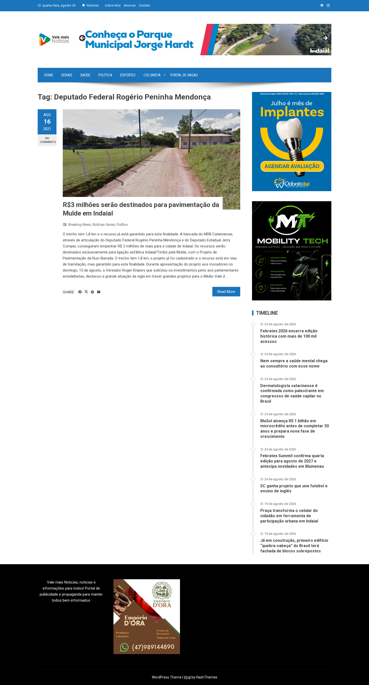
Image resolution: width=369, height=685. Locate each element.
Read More (226, 291)
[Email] (99, 292)
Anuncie (130, 5)
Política (105, 75)
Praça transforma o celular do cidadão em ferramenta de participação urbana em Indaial (289, 515)
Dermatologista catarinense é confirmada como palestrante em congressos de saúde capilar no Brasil (292, 393)
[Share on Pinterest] (92, 292)
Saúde (85, 75)
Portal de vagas (184, 75)
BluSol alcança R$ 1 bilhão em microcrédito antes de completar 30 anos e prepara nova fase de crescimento (294, 428)
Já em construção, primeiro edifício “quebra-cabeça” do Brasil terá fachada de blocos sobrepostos (294, 545)
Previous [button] (82, 38)
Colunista (152, 75)
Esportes (128, 75)
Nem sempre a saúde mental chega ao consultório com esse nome (294, 363)
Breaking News (79, 225)
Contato (144, 5)
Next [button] (325, 38)
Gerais (66, 75)
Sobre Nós (112, 5)
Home (48, 75)
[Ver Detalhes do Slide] (203, 40)
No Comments (48, 140)
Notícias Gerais (103, 225)
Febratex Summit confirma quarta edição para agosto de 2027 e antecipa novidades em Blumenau (292, 461)
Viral (187, 677)
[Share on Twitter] (86, 292)
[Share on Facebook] (80, 292)
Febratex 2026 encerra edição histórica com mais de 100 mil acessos (289, 336)
